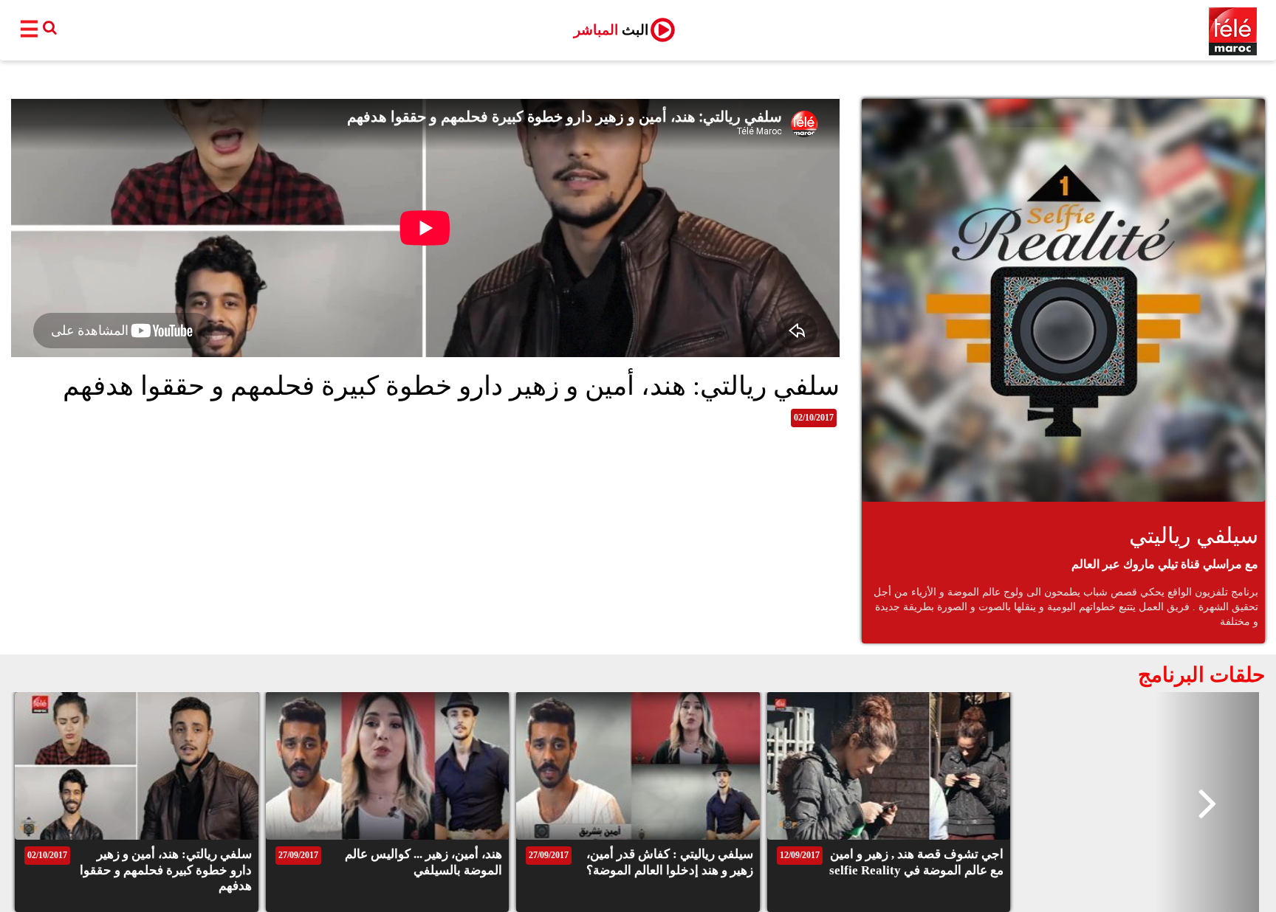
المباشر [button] (611, 30)
